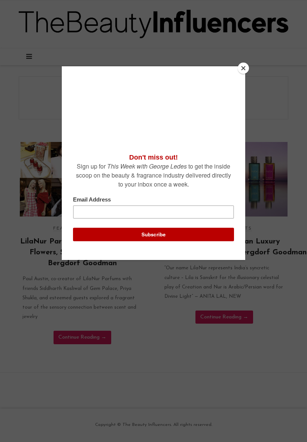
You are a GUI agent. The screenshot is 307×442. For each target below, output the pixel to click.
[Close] (243, 68)
